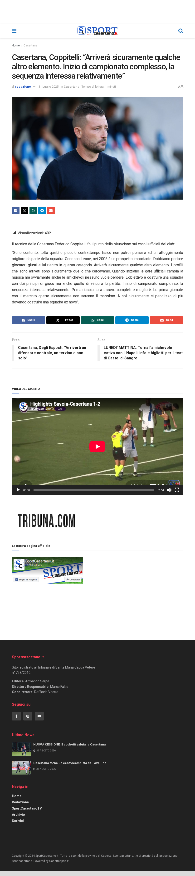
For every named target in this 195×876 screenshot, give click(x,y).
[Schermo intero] (177, 490)
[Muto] (169, 490)
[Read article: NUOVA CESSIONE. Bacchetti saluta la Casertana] (21, 749)
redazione (23, 86)
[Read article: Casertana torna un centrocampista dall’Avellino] (21, 768)
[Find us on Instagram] (27, 716)
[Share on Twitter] (24, 210)
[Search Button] (180, 31)
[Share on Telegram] (42, 210)
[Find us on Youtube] (39, 716)
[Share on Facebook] (16, 210)
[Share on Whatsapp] (33, 210)
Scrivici (18, 821)
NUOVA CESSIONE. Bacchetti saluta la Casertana (69, 744)
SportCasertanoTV (27, 808)
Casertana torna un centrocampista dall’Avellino (69, 763)
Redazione (20, 802)
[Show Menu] (14, 31)
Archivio (18, 814)
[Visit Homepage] (97, 31)
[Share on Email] (51, 210)
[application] (97, 446)
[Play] (18, 490)
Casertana (30, 45)
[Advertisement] (133, 589)
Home (16, 45)
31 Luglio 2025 (48, 86)
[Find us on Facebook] (16, 716)
